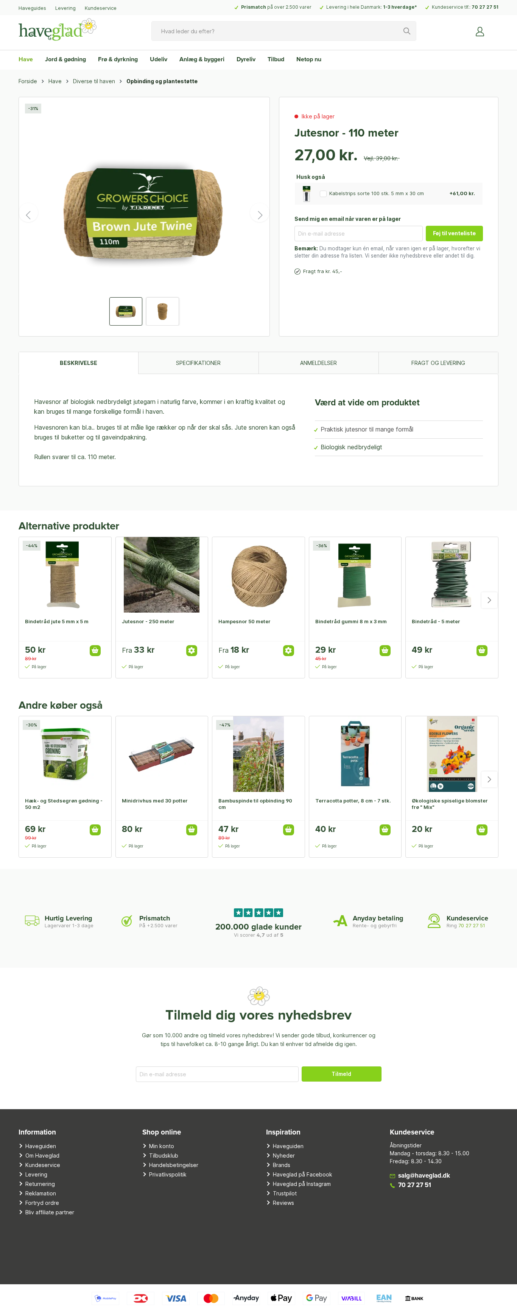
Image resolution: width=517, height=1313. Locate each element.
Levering (65, 8)
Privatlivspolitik (168, 1174)
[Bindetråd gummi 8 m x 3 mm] (355, 575)
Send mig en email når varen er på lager (347, 219)
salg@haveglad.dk (424, 1176)
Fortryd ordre (42, 1203)
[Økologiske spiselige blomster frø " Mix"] (452, 754)
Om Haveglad (42, 1155)
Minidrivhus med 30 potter (155, 801)
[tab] (78, 363)
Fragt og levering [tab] (438, 363)
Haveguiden (40, 1146)
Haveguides (32, 8)
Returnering (40, 1184)
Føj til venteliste (454, 233)
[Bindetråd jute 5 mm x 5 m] (65, 575)
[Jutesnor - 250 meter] (162, 575)
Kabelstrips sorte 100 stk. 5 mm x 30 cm (376, 193)
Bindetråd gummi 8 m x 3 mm (351, 621)
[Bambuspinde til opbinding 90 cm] (258, 754)
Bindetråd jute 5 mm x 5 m (57, 621)
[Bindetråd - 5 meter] (452, 575)
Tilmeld (341, 1074)
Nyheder (284, 1155)
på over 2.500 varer (276, 7)
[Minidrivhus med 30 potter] (162, 754)
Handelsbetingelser (173, 1165)
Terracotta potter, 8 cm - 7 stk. (353, 801)
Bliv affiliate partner (49, 1212)
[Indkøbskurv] (493, 28)
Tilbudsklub (163, 1155)
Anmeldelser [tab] (318, 363)
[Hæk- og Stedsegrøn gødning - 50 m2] (65, 754)
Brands (281, 1165)
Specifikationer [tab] (198, 363)
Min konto (161, 1146)
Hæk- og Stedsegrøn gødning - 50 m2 (64, 804)
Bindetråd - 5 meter (436, 621)
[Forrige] (28, 212)
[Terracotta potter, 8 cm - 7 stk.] (355, 754)
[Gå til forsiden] (58, 29)
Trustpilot (285, 1193)
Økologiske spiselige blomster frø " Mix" (450, 804)
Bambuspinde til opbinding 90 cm (255, 804)
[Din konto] (480, 31)
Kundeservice (101, 8)
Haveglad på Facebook (302, 1174)
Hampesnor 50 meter (244, 621)
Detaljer (191, 650)
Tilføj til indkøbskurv (95, 650)
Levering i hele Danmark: (371, 7)
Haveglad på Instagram (302, 1184)
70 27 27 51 (485, 7)
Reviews (283, 1203)
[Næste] (259, 212)
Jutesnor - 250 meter (148, 621)
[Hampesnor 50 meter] (258, 575)
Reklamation (40, 1193)
